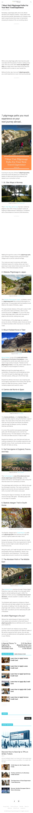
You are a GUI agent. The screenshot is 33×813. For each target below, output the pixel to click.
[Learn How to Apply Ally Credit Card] (6, 683)
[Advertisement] (16, 41)
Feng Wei (20, 353)
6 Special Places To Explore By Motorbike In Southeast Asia (9, 646)
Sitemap (21, 806)
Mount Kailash (6, 357)
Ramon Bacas (20, 413)
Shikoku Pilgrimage (9, 299)
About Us (27, 806)
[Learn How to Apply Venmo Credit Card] (6, 660)
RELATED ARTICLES (8, 654)
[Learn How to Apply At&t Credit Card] (6, 691)
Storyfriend (20, 585)
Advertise (10, 808)
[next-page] (5, 705)
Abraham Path (8, 589)
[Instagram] (18, 801)
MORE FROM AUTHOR (20, 654)
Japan (18, 299)
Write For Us (16, 808)
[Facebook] (14, 801)
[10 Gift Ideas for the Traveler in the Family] (6, 767)
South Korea (20, 532)
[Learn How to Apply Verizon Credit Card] (6, 699)
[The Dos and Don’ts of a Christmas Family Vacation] (6, 775)
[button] (2, 2)
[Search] (31, 2)
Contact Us (23, 808)
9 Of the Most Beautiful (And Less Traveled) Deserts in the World (24, 646)
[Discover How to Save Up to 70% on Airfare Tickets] (16, 739)
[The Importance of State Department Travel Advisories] (6, 782)
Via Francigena (8, 476)
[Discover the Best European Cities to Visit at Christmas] (6, 790)
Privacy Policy (6, 806)
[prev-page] (3, 705)
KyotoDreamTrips (20, 295)
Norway (15, 207)
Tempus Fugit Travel (20, 203)
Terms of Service (14, 806)
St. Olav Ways (8, 207)
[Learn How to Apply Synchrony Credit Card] (6, 676)
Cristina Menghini (20, 472)
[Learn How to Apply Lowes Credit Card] (6, 668)
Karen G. (3, 755)
